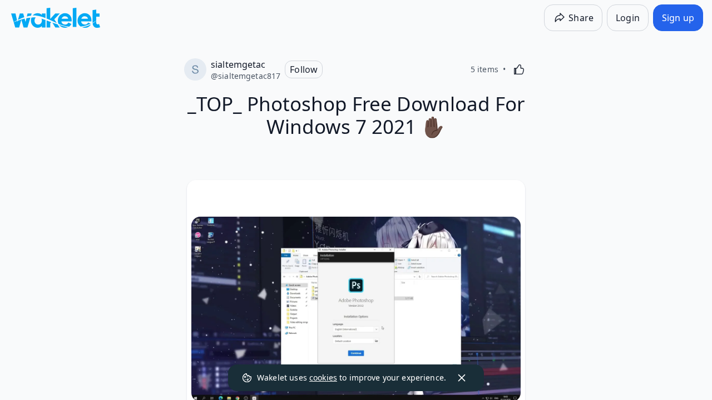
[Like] (519, 69)
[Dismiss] (462, 378)
